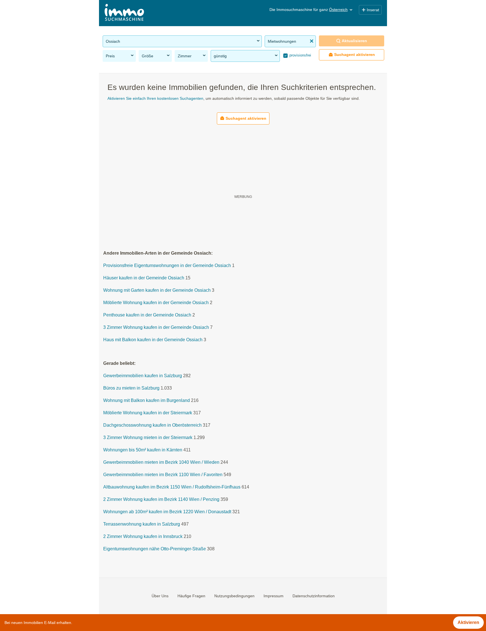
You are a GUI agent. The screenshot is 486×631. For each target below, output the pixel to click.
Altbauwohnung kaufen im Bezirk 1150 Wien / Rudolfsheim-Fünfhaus (171, 487)
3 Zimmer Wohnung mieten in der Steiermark (147, 437)
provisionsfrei (299, 55)
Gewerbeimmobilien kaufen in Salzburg (142, 376)
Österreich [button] (338, 9)
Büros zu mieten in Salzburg (131, 388)
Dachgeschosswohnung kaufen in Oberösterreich (152, 425)
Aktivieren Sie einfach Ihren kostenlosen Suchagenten (155, 98)
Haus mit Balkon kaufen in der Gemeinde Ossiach (152, 340)
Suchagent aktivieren (354, 54)
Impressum (274, 596)
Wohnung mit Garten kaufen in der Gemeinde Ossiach (157, 290)
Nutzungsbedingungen (234, 596)
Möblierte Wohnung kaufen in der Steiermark (147, 413)
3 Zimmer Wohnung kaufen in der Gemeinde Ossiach (156, 327)
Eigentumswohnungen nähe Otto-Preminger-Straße (154, 549)
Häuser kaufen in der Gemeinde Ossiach (143, 278)
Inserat (373, 10)
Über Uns (160, 596)
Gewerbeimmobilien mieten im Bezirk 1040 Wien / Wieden (161, 462)
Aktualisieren (354, 41)
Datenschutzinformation (313, 596)
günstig (220, 56)
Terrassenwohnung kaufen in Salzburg (141, 524)
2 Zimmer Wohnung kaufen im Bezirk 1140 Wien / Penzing (161, 499)
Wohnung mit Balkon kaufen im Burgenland (146, 400)
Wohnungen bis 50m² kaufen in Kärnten (142, 450)
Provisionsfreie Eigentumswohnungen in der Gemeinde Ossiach (167, 265)
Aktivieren (468, 622)
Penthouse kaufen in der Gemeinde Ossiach (147, 315)
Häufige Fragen (191, 596)
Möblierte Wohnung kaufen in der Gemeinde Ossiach (156, 302)
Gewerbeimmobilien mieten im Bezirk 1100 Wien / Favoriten (162, 474)
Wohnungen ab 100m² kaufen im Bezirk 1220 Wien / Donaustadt (167, 512)
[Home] (124, 13)
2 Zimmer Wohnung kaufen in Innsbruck (143, 536)
